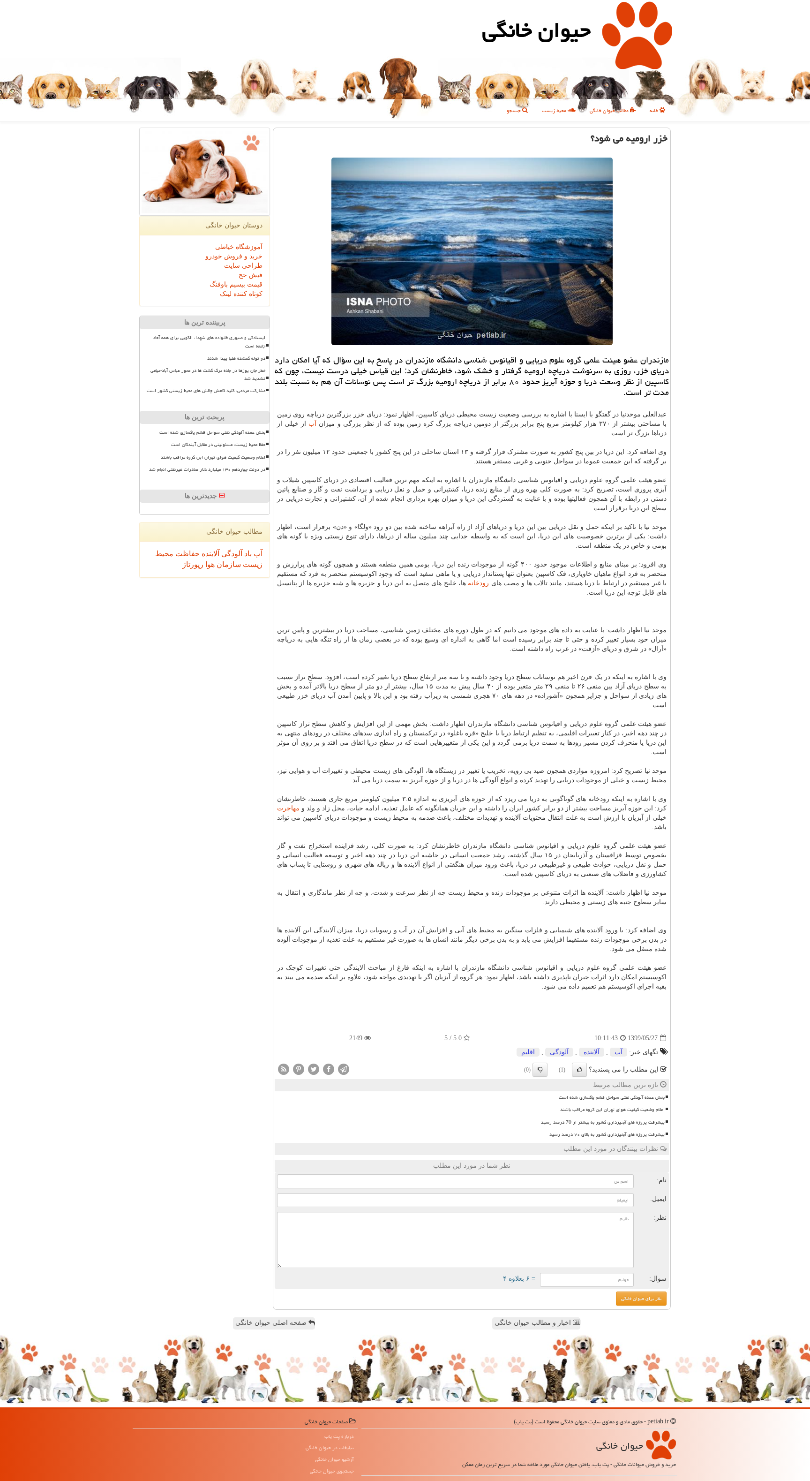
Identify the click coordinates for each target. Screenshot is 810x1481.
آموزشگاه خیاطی (238, 246)
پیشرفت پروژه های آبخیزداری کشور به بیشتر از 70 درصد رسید (603, 1122)
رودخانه (478, 583)
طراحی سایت (243, 265)
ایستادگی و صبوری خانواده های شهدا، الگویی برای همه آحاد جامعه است (209, 341)
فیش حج (250, 275)
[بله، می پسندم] (579, 1070)
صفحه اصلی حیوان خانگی (271, 1322)
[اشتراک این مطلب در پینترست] (298, 1069)
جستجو (514, 110)
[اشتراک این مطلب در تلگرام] (343, 1069)
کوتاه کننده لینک (241, 293)
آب (312, 423)
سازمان (228, 564)
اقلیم (528, 1052)
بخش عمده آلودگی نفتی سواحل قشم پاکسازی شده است (612, 1097)
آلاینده (592, 1052)
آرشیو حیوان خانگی (334, 1459)
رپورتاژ (192, 564)
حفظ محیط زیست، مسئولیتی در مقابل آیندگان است (218, 444)
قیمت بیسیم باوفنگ (236, 284)
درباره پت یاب (339, 1436)
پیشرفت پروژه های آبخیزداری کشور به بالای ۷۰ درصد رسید (607, 1134)
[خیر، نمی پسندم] (540, 1070)
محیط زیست (555, 110)
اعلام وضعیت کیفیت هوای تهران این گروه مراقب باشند (612, 1109)
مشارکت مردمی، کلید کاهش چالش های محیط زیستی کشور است (206, 390)
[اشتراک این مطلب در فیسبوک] (328, 1069)
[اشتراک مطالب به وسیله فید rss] (283, 1069)
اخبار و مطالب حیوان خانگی (534, 1322)
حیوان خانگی (536, 30)
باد (247, 554)
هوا (209, 564)
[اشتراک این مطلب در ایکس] (313, 1069)
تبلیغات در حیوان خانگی (330, 1447)
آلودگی (559, 1052)
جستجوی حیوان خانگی (332, 1471)
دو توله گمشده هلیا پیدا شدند (236, 358)
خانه (655, 110)
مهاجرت (288, 808)
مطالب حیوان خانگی (610, 110)
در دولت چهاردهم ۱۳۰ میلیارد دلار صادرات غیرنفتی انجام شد (207, 469)
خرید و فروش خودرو (233, 256)
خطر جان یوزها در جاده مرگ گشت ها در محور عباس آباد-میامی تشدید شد (207, 374)
